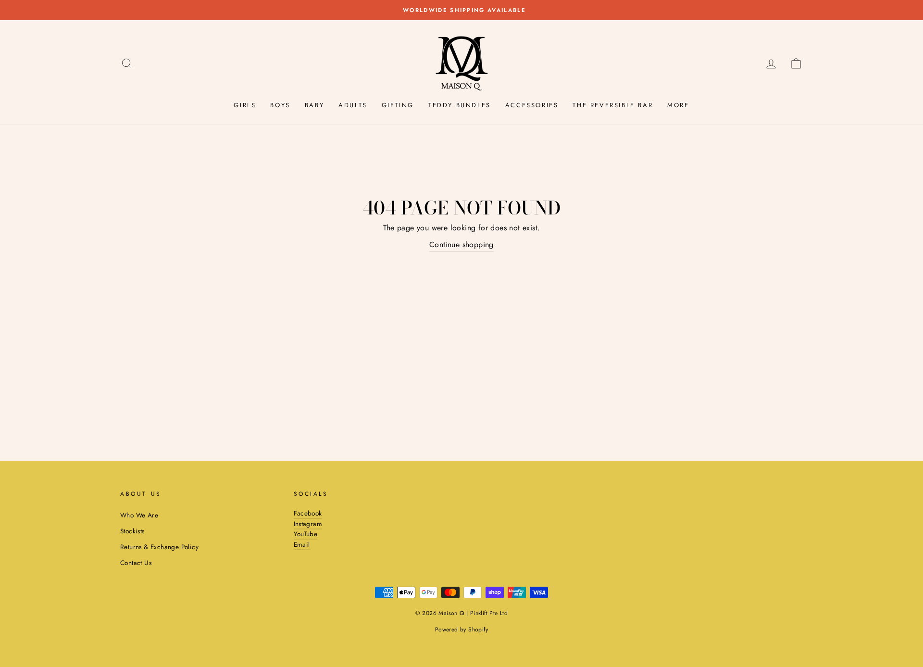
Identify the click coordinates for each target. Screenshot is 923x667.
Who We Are (139, 515)
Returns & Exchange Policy (159, 547)
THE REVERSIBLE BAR (613, 105)
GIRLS (245, 105)
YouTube (306, 534)
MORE (678, 105)
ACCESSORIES (532, 105)
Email (302, 544)
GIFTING (398, 105)
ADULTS (352, 105)
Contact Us (135, 562)
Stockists (132, 531)
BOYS (280, 105)
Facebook (308, 513)
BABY (314, 105)
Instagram (308, 524)
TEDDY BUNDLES (459, 105)
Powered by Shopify (461, 629)
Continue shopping (461, 244)
